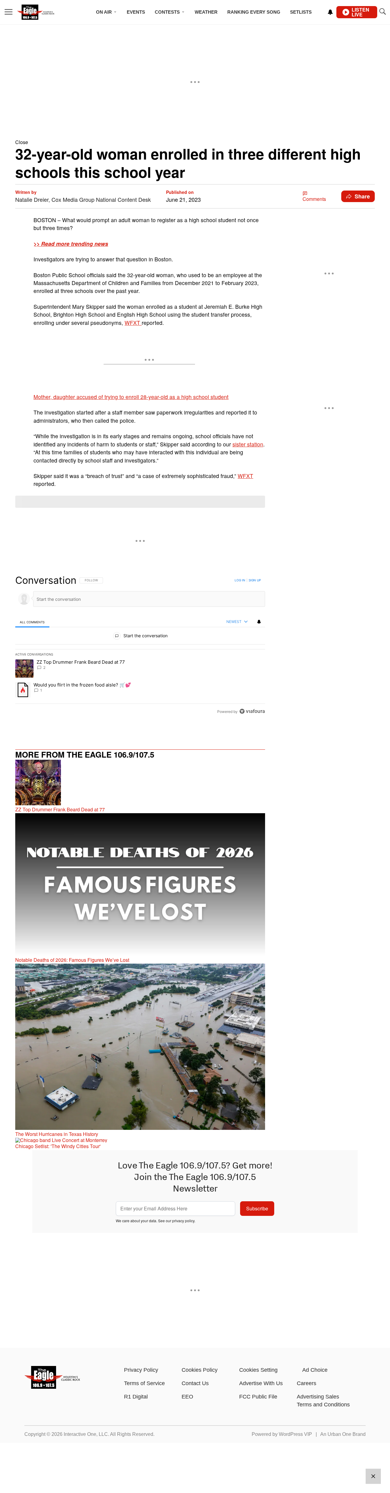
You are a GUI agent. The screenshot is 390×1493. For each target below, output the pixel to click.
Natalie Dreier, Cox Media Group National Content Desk (83, 199)
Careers (306, 1383)
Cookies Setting (258, 1370)
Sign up (255, 580)
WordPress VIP (295, 1434)
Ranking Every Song (253, 12)
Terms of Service (144, 1383)
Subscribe (257, 1208)
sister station (247, 444)
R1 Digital (136, 1397)
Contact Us (195, 1383)
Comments (314, 198)
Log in (240, 580)
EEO (187, 1397)
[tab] (32, 622)
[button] (195, 142)
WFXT (133, 322)
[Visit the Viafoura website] (252, 711)
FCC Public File (258, 1397)
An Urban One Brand (343, 1434)
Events (136, 12)
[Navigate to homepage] (44, 12)
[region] (140, 645)
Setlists (301, 12)
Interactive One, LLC (86, 1434)
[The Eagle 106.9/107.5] (52, 1386)
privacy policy (183, 1220)
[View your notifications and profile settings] (330, 12)
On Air (104, 12)
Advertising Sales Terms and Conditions (323, 1401)
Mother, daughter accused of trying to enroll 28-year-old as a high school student (131, 397)
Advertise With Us (261, 1383)
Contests (167, 12)
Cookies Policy (200, 1370)
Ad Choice (315, 1370)
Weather (206, 12)
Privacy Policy (141, 1370)
